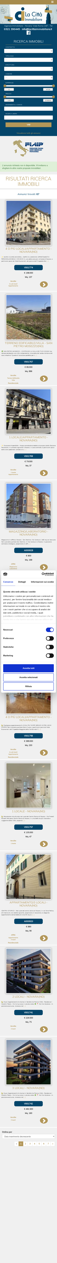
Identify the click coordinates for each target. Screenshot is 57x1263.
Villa (13, 380)
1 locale (13, 472)
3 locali (13, 939)
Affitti (13, 564)
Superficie (9, 83)
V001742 (28, 1103)
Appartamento (13, 286)
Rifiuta (28, 686)
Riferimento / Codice (14, 105)
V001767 (28, 361)
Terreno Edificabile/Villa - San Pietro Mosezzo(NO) (28, 344)
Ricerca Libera (11, 114)
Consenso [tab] (8, 582)
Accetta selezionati (28, 677)
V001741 (28, 1012)
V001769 (28, 456)
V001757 (28, 827)
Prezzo (8, 94)
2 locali (13, 1029)
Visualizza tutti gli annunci (28, 133)
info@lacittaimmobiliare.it (37, 29)
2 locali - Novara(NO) (28, 996)
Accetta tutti (28, 668)
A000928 (28, 550)
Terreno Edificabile (13, 378)
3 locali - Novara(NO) (28, 1088)
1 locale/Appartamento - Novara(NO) (28, 438)
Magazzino (13, 567)
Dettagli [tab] (22, 582)
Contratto (10, 47)
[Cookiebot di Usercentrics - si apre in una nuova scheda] (42, 574)
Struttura (10, 65)
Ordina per (7, 1131)
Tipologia (10, 56)
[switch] (50, 638)
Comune (9, 74)
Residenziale (13, 383)
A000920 (28, 921)
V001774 (28, 267)
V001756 (28, 735)
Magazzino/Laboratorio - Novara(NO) (28, 533)
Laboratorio (13, 569)
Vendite (13, 281)
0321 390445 (12, 29)
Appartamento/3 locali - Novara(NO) (28, 904)
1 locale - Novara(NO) (28, 811)
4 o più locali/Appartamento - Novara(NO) (29, 250)
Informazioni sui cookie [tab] (42, 582)
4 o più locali (13, 284)
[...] (47, 261)
